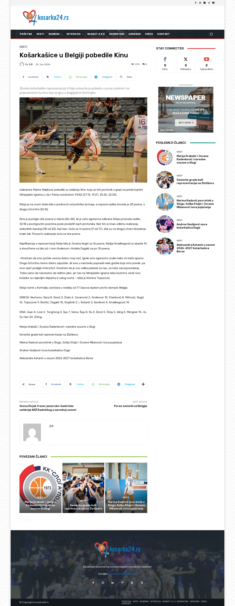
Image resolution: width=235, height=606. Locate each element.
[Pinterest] (122, 582)
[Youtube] (213, 3)
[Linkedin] (112, 582)
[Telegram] (204, 3)
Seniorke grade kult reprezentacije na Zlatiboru (48, 334)
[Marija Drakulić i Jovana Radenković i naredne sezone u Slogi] (40, 488)
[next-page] (27, 519)
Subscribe (206, 57)
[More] (143, 384)
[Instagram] (200, 3)
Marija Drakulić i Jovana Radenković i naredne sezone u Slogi (57, 326)
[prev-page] (21, 519)
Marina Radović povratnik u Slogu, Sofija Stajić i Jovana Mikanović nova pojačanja (70, 342)
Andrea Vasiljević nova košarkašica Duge (44, 350)
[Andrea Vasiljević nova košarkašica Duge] (165, 224)
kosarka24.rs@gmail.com (122, 573)
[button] (211, 34)
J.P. (31, 64)
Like (165, 57)
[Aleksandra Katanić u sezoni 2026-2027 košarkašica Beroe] (165, 246)
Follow (186, 57)
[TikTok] (209, 3)
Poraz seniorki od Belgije (130, 406)
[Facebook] (196, 3)
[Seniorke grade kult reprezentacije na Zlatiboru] (83, 488)
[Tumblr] (132, 582)
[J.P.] (22, 64)
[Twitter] (141, 582)
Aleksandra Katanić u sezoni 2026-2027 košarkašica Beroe (56, 358)
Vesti (23, 47)
